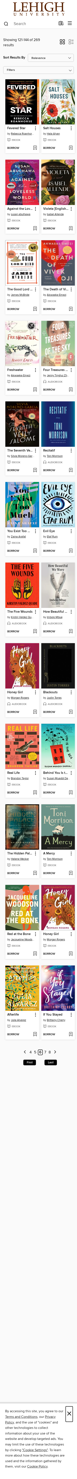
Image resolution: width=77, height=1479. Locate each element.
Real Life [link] (13, 773)
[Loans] (61, 24)
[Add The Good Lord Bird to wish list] (35, 309)
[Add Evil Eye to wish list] (70, 551)
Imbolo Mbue (54, 617)
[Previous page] (25, 1052)
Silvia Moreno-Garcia (23, 456)
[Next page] (55, 1052)
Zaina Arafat (18, 536)
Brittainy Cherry (56, 1020)
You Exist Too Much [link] (20, 531)
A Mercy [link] (49, 854)
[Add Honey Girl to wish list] (35, 712)
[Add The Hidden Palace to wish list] (35, 873)
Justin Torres (54, 698)
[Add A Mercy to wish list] (70, 873)
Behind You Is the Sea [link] (56, 773)
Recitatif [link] (49, 451)
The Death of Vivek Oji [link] (56, 289)
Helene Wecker (20, 859)
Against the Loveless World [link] (20, 209)
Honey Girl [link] (15, 692)
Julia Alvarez (18, 1020)
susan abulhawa (20, 214)
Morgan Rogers (20, 698)
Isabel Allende (55, 214)
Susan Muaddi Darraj (59, 778)
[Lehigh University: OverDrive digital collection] (38, 9)
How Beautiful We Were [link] (56, 612)
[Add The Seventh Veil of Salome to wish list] (35, 470)
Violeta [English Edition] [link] (56, 209)
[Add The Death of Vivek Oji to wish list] (70, 309)
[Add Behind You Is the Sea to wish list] (70, 793)
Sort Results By (14, 58)
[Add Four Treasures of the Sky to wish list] (70, 390)
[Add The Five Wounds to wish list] (35, 632)
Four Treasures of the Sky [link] (56, 370)
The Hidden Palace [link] (20, 854)
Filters (11, 70)
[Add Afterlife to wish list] (35, 1034)
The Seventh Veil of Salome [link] (20, 451)
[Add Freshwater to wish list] (35, 390)
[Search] (6, 23)
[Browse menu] (70, 23)
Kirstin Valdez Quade (23, 617)
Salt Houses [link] (52, 128)
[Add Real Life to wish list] (35, 793)
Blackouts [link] (50, 692)
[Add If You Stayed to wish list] (70, 1034)
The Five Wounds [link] (20, 612)
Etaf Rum (52, 536)
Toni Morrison (55, 456)
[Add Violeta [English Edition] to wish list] (70, 229)
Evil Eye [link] (49, 531)
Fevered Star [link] (16, 128)
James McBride (20, 295)
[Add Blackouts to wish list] (70, 712)
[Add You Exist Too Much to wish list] (35, 551)
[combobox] (29, 24)
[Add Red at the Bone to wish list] (35, 954)
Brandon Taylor (20, 778)
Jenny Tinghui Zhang (59, 375)
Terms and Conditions (21, 1417)
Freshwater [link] (15, 370)
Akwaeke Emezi (56, 295)
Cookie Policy (37, 1466)
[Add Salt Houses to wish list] (70, 148)
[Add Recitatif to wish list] (70, 470)
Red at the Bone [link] (19, 934)
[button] (62, 43)
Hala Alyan (53, 133)
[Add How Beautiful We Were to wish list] (70, 632)
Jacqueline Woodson (23, 939)
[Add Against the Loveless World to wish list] (35, 229)
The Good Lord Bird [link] (20, 289)
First (30, 1062)
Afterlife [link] (13, 1015)
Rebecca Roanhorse (23, 133)
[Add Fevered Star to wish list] (35, 148)
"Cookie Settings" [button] (35, 1450)
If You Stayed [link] (52, 1015)
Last (50, 1062)
